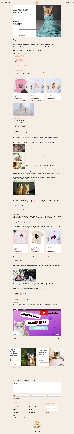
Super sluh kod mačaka (17, 339)
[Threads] (19, 417)
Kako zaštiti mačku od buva (21, 60)
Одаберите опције (17, 98)
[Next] (63, 360)
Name (14, 395)
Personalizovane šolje (33, 412)
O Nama (5, 2)
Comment (15, 383)
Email (31, 395)
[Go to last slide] (10, 360)
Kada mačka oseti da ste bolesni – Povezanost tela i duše (49, 367)
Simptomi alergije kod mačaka (20, 56)
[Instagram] (15, 417)
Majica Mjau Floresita (17, 94)
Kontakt (14, 414)
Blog (13, 2)
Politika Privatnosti (16, 406)
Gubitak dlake (17, 125)
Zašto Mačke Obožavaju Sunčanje (17, 367)
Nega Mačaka (18, 38)
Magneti (30, 409)
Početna (1, 2)
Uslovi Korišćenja (16, 404)
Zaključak (14, 67)
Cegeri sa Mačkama (32, 406)
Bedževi (30, 407)
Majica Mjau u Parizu (50, 94)
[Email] (22, 417)
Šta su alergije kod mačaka (19, 55)
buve (34, 200)
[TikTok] (17, 417)
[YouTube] (21, 417)
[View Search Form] (71, 2)
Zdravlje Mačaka (23, 38)
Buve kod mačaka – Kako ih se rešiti (54, 339)
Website (47, 395)
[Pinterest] (24, 417)
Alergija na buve (19, 59)
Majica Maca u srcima (34, 94)
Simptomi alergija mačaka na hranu (24, 62)
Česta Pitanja (15, 412)
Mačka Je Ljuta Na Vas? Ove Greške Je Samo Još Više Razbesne (42, 148)
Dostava (14, 409)
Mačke (14, 38)
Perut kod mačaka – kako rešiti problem (35, 156)
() (27, 137)
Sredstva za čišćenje (18, 294)
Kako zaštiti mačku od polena (23, 65)
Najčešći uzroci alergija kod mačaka (21, 57)
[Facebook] (14, 417)
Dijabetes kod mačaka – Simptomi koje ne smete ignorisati (40, 165)
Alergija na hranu (19, 61)
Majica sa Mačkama (32, 404)
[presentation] (23, 356)
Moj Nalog (67, 2)
